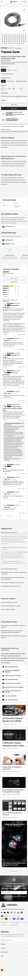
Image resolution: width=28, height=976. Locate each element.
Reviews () (6, 300)
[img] (10, 303)
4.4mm (15, 70)
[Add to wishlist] (24, 9)
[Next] (20, 871)
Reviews (22, 126)
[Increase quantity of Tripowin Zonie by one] (25, 100)
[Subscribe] (25, 940)
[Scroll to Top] (25, 968)
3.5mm (9, 70)
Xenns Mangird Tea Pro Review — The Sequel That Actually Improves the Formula (13, 792)
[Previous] (8, 871)
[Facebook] (8, 912)
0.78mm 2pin (10, 81)
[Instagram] (11, 912)
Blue (13, 88)
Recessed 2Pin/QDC (21, 81)
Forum (24, 922)
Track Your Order (13, 925)
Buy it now (14, 108)
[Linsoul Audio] (14, 1)
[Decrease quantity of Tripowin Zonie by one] (8, 100)
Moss (10, 88)
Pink (25, 88)
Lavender (17, 88)
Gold (6, 88)
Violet (21, 88)
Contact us (4, 925)
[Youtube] (5, 912)
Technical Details (15, 126)
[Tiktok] (18, 912)
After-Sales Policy (15, 896)
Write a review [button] (14, 278)
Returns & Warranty (15, 922)
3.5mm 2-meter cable (7, 74)
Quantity (3, 100)
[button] (25, 1)
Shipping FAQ (4, 922)
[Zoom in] (24, 30)
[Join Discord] (21, 912)
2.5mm (3, 70)
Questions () (14, 300)
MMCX (3, 81)
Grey (2, 88)
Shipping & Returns (6, 129)
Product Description (6, 126)
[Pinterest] (1, 912)
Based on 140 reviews (8, 273)
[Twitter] (15, 912)
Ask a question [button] (14, 281)
